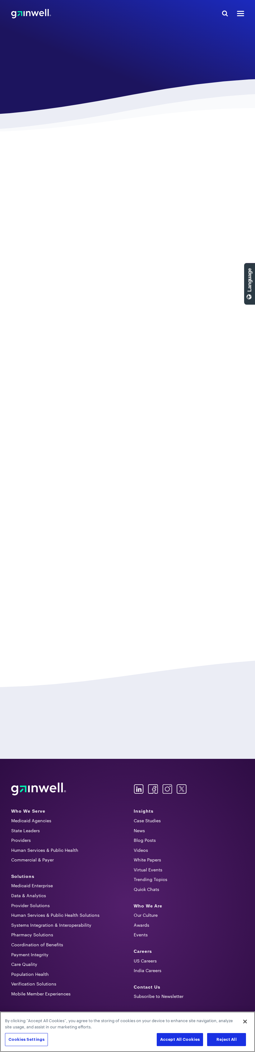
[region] (127, 1032)
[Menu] (240, 13)
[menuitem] (66, 811)
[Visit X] (182, 789)
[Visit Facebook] (153, 789)
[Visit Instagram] (167, 789)
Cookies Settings (26, 1039)
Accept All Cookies (180, 1039)
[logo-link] (31, 14)
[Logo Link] (38, 789)
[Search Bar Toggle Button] (225, 13)
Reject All (226, 1039)
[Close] (245, 1021)
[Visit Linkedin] (139, 789)
